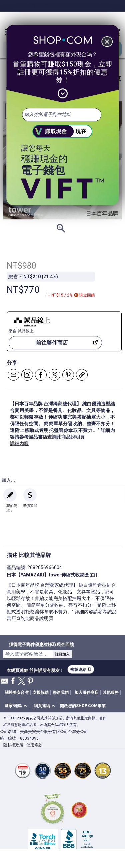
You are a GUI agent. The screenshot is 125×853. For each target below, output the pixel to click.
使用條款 (34, 745)
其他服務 (111, 692)
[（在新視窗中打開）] (52, 810)
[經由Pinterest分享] (68, 375)
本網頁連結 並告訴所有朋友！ (35, 669)
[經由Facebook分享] (41, 375)
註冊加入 (62, 654)
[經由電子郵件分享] (13, 375)
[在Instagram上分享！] (27, 375)
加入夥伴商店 (87, 692)
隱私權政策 (13, 745)
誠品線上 (26, 331)
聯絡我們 (61, 692)
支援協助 (41, 692)
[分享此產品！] (82, 375)
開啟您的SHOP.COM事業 (83, 705)
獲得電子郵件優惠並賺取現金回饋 (41, 644)
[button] (17, 706)
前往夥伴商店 (52, 342)
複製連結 (80, 669)
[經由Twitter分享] (54, 375)
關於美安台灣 (17, 692)
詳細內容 (19, 443)
